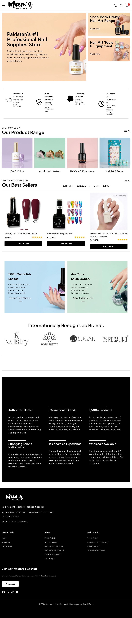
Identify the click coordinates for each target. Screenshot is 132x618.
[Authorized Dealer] (70, 99)
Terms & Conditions (96, 550)
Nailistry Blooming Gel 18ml (60, 233)
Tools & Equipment (53, 554)
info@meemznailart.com (16, 521)
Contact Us (7, 546)
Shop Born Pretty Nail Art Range (105, 19)
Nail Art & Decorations (54, 550)
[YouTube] (16, 592)
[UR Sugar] (82, 339)
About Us (6, 542)
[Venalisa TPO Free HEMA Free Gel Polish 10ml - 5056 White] (108, 211)
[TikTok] (12, 592)
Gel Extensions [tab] (83, 186)
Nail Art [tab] (96, 186)
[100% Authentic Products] (39, 102)
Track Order (92, 538)
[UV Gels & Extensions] (82, 153)
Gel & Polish (17, 171)
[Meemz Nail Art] (20, 5)
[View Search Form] (115, 5)
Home (4, 538)
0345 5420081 (12, 517)
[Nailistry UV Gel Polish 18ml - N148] (23, 211)
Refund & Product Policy (98, 542)
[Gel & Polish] (17, 153)
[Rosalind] (115, 339)
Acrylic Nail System (49, 171)
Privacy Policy (93, 546)
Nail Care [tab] (106, 186)
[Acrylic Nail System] (49, 153)
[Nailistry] (16, 339)
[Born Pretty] (49, 339)
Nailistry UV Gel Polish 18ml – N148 (21, 233)
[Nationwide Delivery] (8, 100)
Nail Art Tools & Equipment (101, 44)
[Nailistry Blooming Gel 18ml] (66, 211)
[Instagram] (8, 592)
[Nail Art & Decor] (115, 153)
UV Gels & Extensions (82, 171)
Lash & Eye (49, 559)
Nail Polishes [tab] (68, 186)
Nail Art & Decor (115, 171)
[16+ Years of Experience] (101, 104)
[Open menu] (3, 5)
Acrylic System (51, 542)
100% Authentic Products (49, 96)
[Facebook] (3, 592)
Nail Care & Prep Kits (54, 546)
